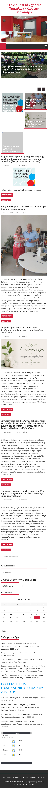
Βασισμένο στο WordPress (14, 782)
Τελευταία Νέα (6, 200)
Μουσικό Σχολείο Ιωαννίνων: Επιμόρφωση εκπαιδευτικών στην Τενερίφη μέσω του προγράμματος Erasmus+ (22, 724)
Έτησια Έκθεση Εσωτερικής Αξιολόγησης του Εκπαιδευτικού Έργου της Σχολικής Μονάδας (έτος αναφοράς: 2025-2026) (22, 159)
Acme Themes (28, 784)
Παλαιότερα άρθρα (11, 557)
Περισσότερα (7, 195)
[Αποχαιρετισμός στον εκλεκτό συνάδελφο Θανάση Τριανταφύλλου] (24, 245)
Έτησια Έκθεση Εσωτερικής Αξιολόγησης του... (12, 108)
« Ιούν (3, 631)
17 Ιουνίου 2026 (15, 77)
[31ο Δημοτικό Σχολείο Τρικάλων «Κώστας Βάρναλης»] (3, 45)
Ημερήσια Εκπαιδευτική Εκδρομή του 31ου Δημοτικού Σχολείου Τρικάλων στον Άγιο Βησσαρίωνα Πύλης (23, 493)
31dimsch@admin (28, 77)
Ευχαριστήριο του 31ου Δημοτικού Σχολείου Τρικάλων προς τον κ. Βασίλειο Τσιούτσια (22, 330)
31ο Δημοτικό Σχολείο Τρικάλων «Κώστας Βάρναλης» (24, 8)
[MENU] (45, 46)
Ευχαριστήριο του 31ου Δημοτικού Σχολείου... (34, 124)
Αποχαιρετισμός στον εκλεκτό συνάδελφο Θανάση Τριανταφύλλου (23, 207)
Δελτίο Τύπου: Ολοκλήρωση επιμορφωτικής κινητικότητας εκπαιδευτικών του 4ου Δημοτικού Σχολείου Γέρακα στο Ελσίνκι (20, 707)
